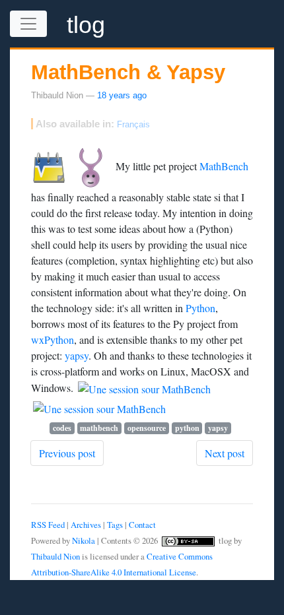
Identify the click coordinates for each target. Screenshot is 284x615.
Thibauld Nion (55, 556)
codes (62, 428)
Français (133, 124)
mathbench (99, 428)
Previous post (67, 453)
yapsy (77, 355)
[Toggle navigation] (28, 24)
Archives (86, 525)
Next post (224, 453)
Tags (115, 525)
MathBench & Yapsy (128, 72)
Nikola (83, 540)
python (187, 428)
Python (200, 308)
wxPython (52, 339)
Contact (142, 525)
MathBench (223, 165)
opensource (146, 428)
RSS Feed (48, 525)
